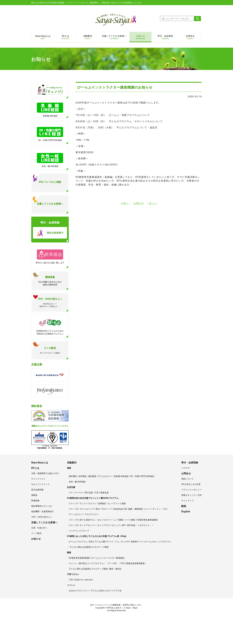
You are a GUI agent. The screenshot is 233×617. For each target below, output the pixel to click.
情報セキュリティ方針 (191, 494)
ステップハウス (76, 492)
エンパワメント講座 (116, 503)
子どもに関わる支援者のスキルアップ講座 (89, 546)
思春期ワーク (137, 541)
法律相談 (102, 503)
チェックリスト (38, 478)
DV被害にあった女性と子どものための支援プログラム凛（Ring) (96, 536)
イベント (71, 585)
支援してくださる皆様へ (114, 36)
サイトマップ (187, 500)
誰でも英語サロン (88, 519)
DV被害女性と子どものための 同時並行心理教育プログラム (50, 332)
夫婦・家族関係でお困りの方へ (45, 473)
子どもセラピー (105, 476)
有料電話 (82, 476)
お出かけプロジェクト (79, 590)
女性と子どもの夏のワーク (101, 541)
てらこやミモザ (122, 541)
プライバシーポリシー (191, 489)
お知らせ (140, 36)
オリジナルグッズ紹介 (50, 350)
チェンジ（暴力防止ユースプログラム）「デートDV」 (94, 563)
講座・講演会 (115, 568)
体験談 (34, 494)
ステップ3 (73, 519)
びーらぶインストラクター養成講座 (107, 557)
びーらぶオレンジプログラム (157, 541)
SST (124, 525)
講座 (69, 552)
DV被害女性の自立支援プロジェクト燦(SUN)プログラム (93, 497)
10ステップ (106, 508)
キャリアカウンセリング (109, 525)
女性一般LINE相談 (50, 166)
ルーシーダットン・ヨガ (155, 508)
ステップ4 (73, 525)
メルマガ (185, 467)
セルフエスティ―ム (107, 519)
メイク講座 (130, 519)
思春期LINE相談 (50, 115)
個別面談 (92, 476)
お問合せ (190, 36)
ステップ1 (73, 503)
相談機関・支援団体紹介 (42, 511)
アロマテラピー (92, 514)
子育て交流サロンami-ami (81, 579)
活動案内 (87, 36)
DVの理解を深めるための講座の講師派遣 (50, 280)
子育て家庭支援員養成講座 (132, 563)
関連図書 (35, 500)
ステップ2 (73, 508)
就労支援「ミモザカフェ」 (139, 525)
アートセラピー (76, 514)
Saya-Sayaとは (42, 36)
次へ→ (153, 203)
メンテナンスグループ (79, 530)
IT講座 (120, 519)
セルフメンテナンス (40, 484)
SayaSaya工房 (120, 508)
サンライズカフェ (88, 503)
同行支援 (89, 492)
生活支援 (71, 487)
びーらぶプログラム (78, 541)
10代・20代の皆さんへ (41, 516)
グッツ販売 (36, 533)
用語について (187, 478)
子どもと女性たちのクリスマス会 (106, 590)
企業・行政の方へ (39, 527)
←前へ (124, 203)
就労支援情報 (37, 489)
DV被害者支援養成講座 (147, 519)
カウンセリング (87, 508)
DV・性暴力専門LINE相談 (50, 140)
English (185, 511)
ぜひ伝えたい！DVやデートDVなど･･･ (50, 302)
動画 (183, 506)
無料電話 (73, 476)
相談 (69, 467)
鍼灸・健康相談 (135, 508)
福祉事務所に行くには (41, 505)
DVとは (65, 36)
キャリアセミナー (88, 525)
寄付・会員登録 (165, 36)
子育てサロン (73, 574)
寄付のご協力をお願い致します (50, 262)
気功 (98, 508)
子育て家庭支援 (101, 492)
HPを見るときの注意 (191, 484)
